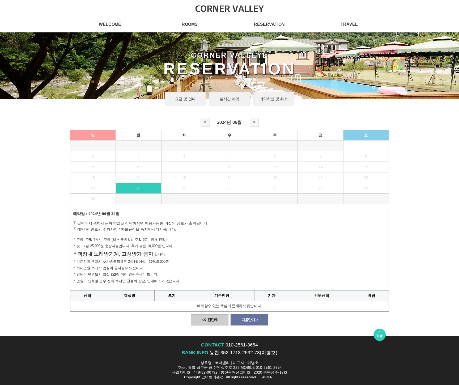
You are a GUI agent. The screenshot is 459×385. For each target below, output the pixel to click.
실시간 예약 (229, 99)
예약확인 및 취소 (274, 99)
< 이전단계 (210, 320)
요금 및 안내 (185, 99)
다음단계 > (249, 320)
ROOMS (190, 24)
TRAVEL (349, 24)
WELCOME (110, 24)
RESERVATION (269, 24)
